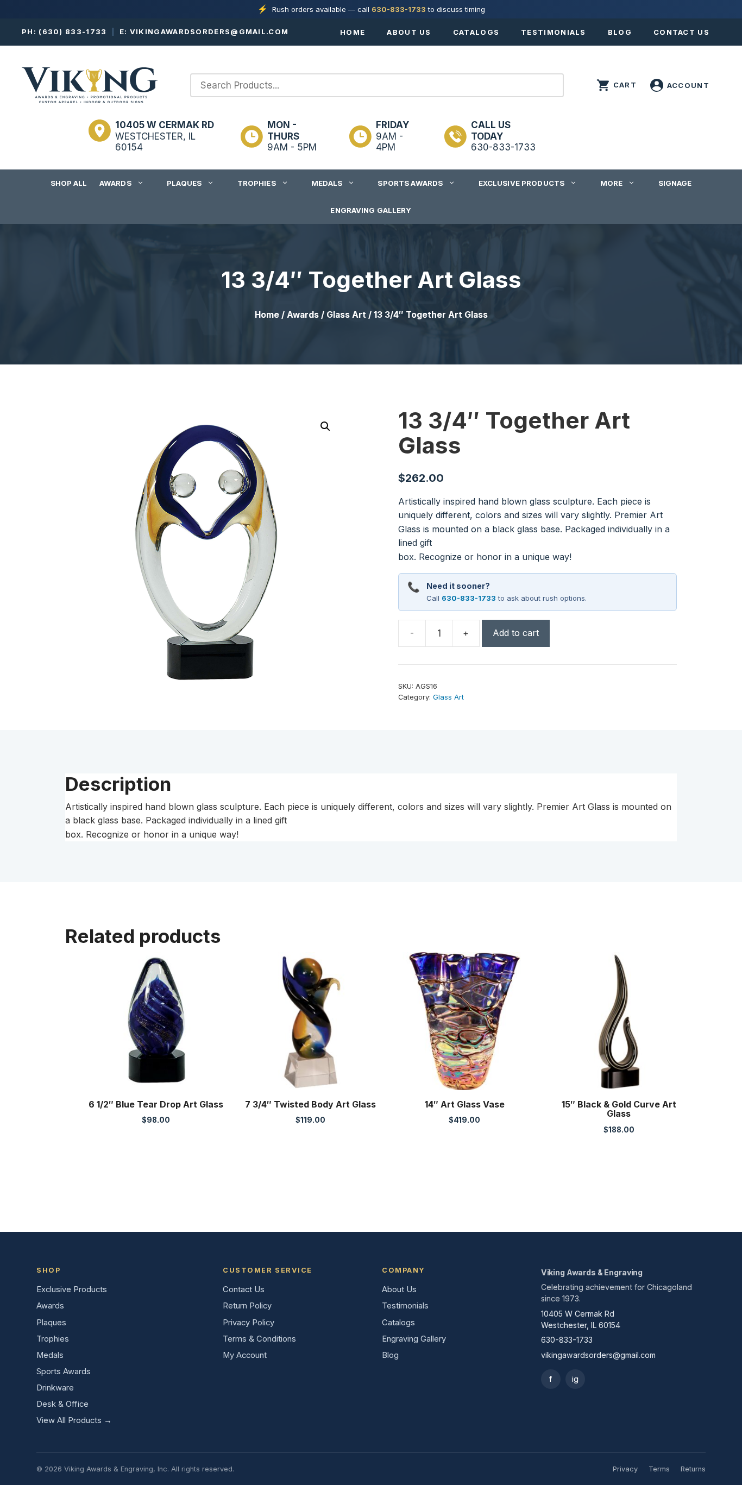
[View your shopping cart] (616, 85)
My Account (245, 1355)
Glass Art (346, 315)
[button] (325, 426)
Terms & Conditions (259, 1339)
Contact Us (681, 32)
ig (575, 1378)
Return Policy (247, 1306)
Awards (115, 183)
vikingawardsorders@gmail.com (209, 31)
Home (352, 32)
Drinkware (55, 1388)
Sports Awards (410, 183)
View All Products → (74, 1420)
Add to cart (516, 632)
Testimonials (553, 32)
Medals (326, 183)
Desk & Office (62, 1404)
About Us (409, 32)
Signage (675, 183)
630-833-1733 (399, 9)
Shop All (69, 183)
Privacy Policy (248, 1322)
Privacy (625, 1469)
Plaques (184, 183)
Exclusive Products (521, 183)
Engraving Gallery (370, 210)
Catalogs (476, 32)
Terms (659, 1469)
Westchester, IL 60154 (164, 136)
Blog (620, 32)
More (611, 183)
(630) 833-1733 (72, 31)
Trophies (256, 183)
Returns (693, 1469)
